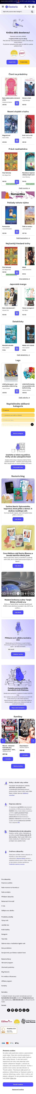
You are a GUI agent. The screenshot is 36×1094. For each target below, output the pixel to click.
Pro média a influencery (8, 976)
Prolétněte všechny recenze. (17, 864)
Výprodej (4, 939)
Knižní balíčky (5, 929)
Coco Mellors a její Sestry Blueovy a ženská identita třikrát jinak (18, 554)
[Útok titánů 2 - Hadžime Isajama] (27, 731)
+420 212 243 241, (17, 1000)
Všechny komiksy (18, 766)
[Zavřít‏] (34, 2)
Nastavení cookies (18, 1089)
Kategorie (4, 934)
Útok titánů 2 (24, 746)
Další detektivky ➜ (23, 355)
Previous (2, 740)
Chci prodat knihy (18, 467)
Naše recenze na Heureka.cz (10, 887)
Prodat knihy (23, 62)
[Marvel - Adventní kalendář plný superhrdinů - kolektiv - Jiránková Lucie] (10, 731)
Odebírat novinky (18, 654)
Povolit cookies (18, 1084)
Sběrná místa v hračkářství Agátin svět (13, 943)
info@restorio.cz (28, 998)
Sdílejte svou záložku (7, 910)
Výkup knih (4, 920)
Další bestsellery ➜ (23, 238)
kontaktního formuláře (8, 998)
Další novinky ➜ (24, 188)
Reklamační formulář (7, 901)
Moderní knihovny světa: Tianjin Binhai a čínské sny (18, 601)
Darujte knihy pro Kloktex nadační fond (13, 953)
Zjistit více (13, 1078)
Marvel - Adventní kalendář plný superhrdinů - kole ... (9, 747)
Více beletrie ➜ (24, 279)
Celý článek (18, 519)
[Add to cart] (17, 103)
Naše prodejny (6, 892)
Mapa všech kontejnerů (18, 707)
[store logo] (11, 6)
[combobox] (18, 12)
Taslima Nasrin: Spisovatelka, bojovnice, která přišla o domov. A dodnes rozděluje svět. (18, 508)
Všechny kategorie (18, 433)
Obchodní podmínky (7, 967)
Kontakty (4, 986)
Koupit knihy (12, 62)
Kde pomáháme (6, 948)
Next (33, 740)
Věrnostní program (7, 963)
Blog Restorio (5, 972)
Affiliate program (6, 981)
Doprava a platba (6, 883)
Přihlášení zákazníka (7, 897)
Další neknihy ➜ (24, 398)
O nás (3, 906)
